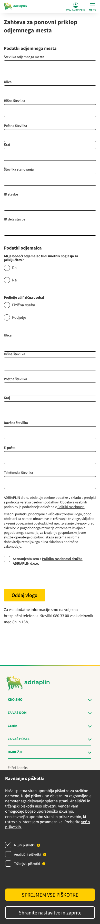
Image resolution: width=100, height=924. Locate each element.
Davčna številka (16, 422)
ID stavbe (11, 194)
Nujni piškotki (24, 845)
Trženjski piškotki (27, 863)
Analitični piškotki (27, 854)
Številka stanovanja (19, 169)
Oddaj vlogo (24, 595)
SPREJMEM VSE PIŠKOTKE (50, 895)
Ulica (8, 81)
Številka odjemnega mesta (24, 57)
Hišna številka (14, 100)
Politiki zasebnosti (71, 506)
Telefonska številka (18, 472)
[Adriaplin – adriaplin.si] (15, 6)
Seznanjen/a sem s (48, 561)
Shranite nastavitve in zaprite (50, 912)
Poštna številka (15, 125)
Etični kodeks (17, 767)
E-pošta (9, 447)
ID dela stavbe (14, 219)
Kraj (7, 144)
